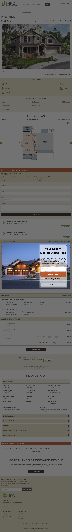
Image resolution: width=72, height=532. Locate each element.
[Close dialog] (68, 245)
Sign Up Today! (53, 274)
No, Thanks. (53, 285)
